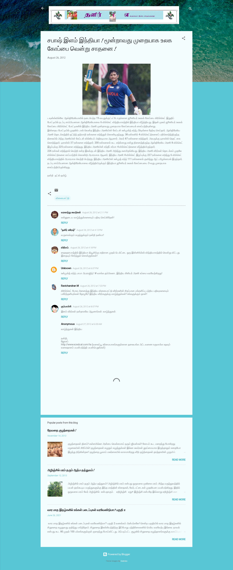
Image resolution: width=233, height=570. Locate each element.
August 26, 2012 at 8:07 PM (86, 306)
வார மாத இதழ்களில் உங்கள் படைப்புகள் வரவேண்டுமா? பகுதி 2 (86, 510)
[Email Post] (56, 191)
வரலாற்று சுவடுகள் (71, 212)
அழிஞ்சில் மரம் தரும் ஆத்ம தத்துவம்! (70, 470)
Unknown (66, 268)
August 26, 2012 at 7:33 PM (93, 286)
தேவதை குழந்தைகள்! (61, 430)
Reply (64, 222)
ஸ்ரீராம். (65, 247)
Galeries (124, 561)
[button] (183, 38)
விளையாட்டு (62, 198)
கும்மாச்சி (66, 306)
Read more (179, 459)
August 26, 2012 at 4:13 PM (89, 230)
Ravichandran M (70, 285)
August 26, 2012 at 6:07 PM (85, 268)
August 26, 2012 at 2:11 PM (95, 212)
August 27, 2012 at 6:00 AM (89, 324)
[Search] (190, 9)
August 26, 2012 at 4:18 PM (83, 247)
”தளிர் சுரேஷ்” (68, 229)
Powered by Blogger (118, 554)
